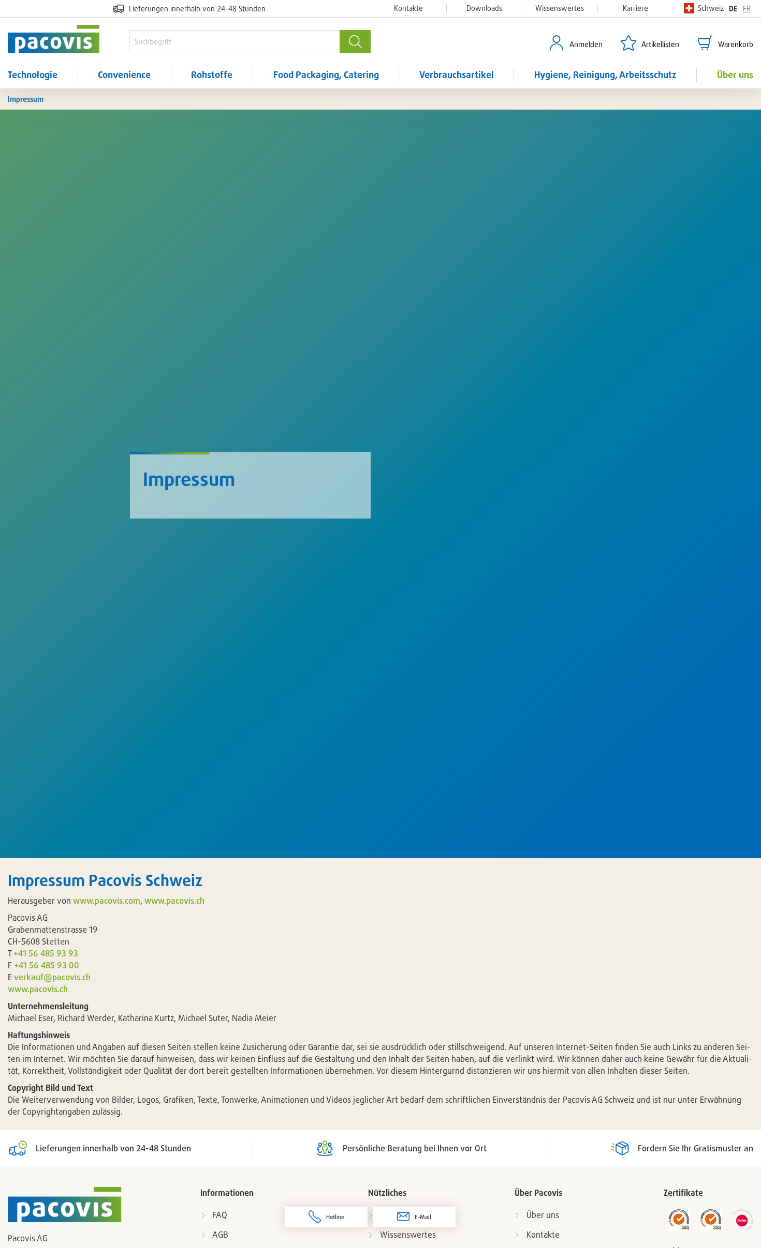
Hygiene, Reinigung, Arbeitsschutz (605, 74)
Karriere (635, 8)
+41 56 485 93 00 (46, 965)
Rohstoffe (211, 74)
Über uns (735, 74)
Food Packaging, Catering (326, 74)
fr (747, 8)
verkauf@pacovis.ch (52, 977)
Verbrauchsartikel (456, 74)
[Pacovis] (68, 39)
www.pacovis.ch (175, 900)
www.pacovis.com (106, 900)
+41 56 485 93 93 (45, 953)
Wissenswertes (559, 8)
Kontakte (408, 8)
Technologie (32, 74)
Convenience (124, 74)
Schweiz (711, 8)
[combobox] (234, 41)
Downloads (484, 8)
